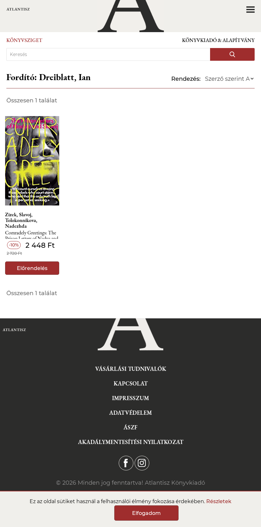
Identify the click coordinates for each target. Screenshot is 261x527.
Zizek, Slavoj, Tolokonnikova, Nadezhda (21, 220)
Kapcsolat (131, 383)
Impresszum (130, 398)
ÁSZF (130, 427)
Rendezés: (186, 78)
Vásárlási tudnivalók (130, 368)
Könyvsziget (24, 40)
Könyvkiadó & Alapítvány (218, 40)
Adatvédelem (130, 412)
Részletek (218, 501)
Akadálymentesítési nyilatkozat (130, 442)
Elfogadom (146, 513)
